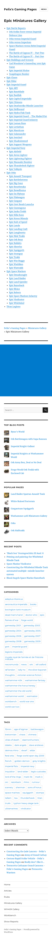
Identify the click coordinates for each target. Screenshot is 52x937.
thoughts (10, 675)
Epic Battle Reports (16, 28)
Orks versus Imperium (20, 42)
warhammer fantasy (35, 680)
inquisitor (10, 771)
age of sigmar (21, 729)
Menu (44, 9)
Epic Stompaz (16, 253)
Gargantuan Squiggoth (22, 508)
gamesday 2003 (32, 625)
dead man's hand (14, 615)
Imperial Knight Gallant (23, 446)
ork (31, 664)
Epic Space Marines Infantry (23, 296)
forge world (27, 620)
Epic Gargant (15, 201)
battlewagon (37, 729)
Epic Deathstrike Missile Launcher (26, 105)
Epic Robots (15, 292)
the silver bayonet (37, 670)
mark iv (39, 777)
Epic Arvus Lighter (18, 155)
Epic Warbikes (16, 264)
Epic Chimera (15, 102)
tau (16, 798)
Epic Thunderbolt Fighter (21, 165)
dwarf (24, 750)
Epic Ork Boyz (16, 239)
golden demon (22, 761)
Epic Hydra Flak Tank (19, 112)
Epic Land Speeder (18, 282)
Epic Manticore (16, 130)
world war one (27, 701)
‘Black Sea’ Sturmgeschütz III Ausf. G (25, 553)
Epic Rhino (14, 289)
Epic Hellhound (16, 109)
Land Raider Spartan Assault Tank (28, 494)
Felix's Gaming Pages (20, 9)
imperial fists (11, 766)
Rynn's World (17, 431)
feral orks (9, 756)
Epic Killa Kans (16, 215)
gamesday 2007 (32, 636)
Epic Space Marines (16, 271)
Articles (7, 891)
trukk (8, 803)
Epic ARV (13, 88)
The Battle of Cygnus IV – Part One (26, 56)
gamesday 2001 (13, 625)
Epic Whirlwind (16, 303)
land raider (23, 771)
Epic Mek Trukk (17, 236)
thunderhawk (28, 798)
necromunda (11, 664)
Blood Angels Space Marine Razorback (26, 578)
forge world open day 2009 (30, 756)
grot (7, 646)
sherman (20, 787)
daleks (8, 745)
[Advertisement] (26, 370)
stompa (40, 793)
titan (39, 798)
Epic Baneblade (16, 91)
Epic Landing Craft (18, 229)
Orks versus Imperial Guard (22, 38)
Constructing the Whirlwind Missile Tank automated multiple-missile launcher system (27, 571)
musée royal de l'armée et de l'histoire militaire (24, 658)
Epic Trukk (14, 257)
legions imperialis (14, 652)
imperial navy (27, 766)
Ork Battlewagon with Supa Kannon (29, 439)
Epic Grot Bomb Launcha (21, 204)
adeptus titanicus (14, 599)
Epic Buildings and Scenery (20, 60)
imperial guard (19, 646)
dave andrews (36, 745)
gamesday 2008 (13, 641)
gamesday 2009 (32, 641)
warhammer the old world (18, 691)
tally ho (21, 670)
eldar (32, 750)
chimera (32, 734)
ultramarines (11, 808)
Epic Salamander (17, 134)
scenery (9, 787)
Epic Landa (14, 225)
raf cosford (41, 664)
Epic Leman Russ (17, 123)
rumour (36, 782)
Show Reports (11, 921)
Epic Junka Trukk (17, 211)
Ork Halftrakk (18, 530)
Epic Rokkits (15, 243)
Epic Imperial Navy (16, 148)
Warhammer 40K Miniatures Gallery (29, 516)
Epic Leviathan (16, 127)
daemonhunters (30, 740)
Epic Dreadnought (18, 275)
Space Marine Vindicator (19, 564)
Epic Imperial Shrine (19, 70)
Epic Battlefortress (18, 179)
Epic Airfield (15, 151)
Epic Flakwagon (17, 197)
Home (7, 884)
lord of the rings (13, 777)
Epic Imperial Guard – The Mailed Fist (28, 116)
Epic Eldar (11, 81)
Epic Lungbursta (17, 232)
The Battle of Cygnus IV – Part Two (26, 53)
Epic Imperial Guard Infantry (23, 120)
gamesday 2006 (13, 636)
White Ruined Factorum (23, 501)
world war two (12, 707)
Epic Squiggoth (16, 250)
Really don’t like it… (34, 862)
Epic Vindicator (16, 299)
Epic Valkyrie (15, 169)
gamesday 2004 (13, 631)
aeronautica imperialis (16, 604)
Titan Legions (13, 306)
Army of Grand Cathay (35, 855)
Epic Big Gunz (16, 183)
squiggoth (28, 793)
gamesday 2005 (32, 631)
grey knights (39, 761)
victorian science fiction (29, 675)
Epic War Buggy (17, 260)
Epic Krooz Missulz (18, 218)
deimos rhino (11, 750)
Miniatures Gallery (13, 903)
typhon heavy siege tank (26, 803)
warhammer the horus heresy (20, 685)
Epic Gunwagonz (17, 208)
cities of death (12, 740)
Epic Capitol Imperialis (20, 98)
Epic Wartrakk (16, 267)
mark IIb (28, 777)
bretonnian (10, 734)
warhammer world (14, 696)
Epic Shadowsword (18, 141)
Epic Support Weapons (20, 144)
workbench (11, 701)
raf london (10, 670)
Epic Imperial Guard (16, 84)
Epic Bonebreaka (17, 186)
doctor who (31, 615)
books (33, 604)
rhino (26, 782)
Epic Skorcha (15, 246)
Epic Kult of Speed (18, 222)
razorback (16, 782)
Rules (7, 897)
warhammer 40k (13, 680)
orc (6, 782)
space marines (12, 793)
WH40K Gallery (11, 909)
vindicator (26, 808)
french (8, 761)
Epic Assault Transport (20, 176)
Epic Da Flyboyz (17, 194)
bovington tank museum (18, 609)
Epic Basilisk (15, 95)
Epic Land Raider (17, 278)
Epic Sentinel (15, 137)
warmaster (32, 696)
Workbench (10, 915)
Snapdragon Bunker (19, 74)
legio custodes (38, 771)
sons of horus (34, 787)
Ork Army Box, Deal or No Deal (26, 462)
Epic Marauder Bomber (20, 162)
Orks (13, 523)
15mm (8, 729)
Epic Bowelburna (17, 190)
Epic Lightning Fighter (20, 158)
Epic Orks (11, 172)
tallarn (8, 798)
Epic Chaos (12, 77)
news (24, 664)
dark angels (20, 745)
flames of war (11, 620)
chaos (22, 734)
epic (42, 615)
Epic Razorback (16, 285)
